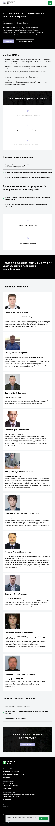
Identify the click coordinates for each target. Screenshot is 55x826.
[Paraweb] (27, 823)
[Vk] (3, 814)
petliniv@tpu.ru (7, 777)
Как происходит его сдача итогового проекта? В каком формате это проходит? (26, 712)
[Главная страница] (9, 3)
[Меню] (50, 3)
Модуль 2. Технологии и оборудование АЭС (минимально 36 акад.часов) (28, 172)
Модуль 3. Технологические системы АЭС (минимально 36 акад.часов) (27, 177)
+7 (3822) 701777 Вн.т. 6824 (10, 785)
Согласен (43, 818)
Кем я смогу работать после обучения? (17, 706)
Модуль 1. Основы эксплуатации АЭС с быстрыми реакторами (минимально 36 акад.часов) (25, 166)
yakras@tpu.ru (7, 788)
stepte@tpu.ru (7, 799)
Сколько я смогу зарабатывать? (15, 719)
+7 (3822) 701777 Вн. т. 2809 (11, 796)
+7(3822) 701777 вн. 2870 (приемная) (13, 775)
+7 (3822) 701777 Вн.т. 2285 (10, 773)
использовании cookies (24, 818)
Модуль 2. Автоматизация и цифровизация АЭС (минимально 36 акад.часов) (26, 205)
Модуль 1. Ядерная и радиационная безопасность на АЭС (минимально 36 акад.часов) (28, 198)
